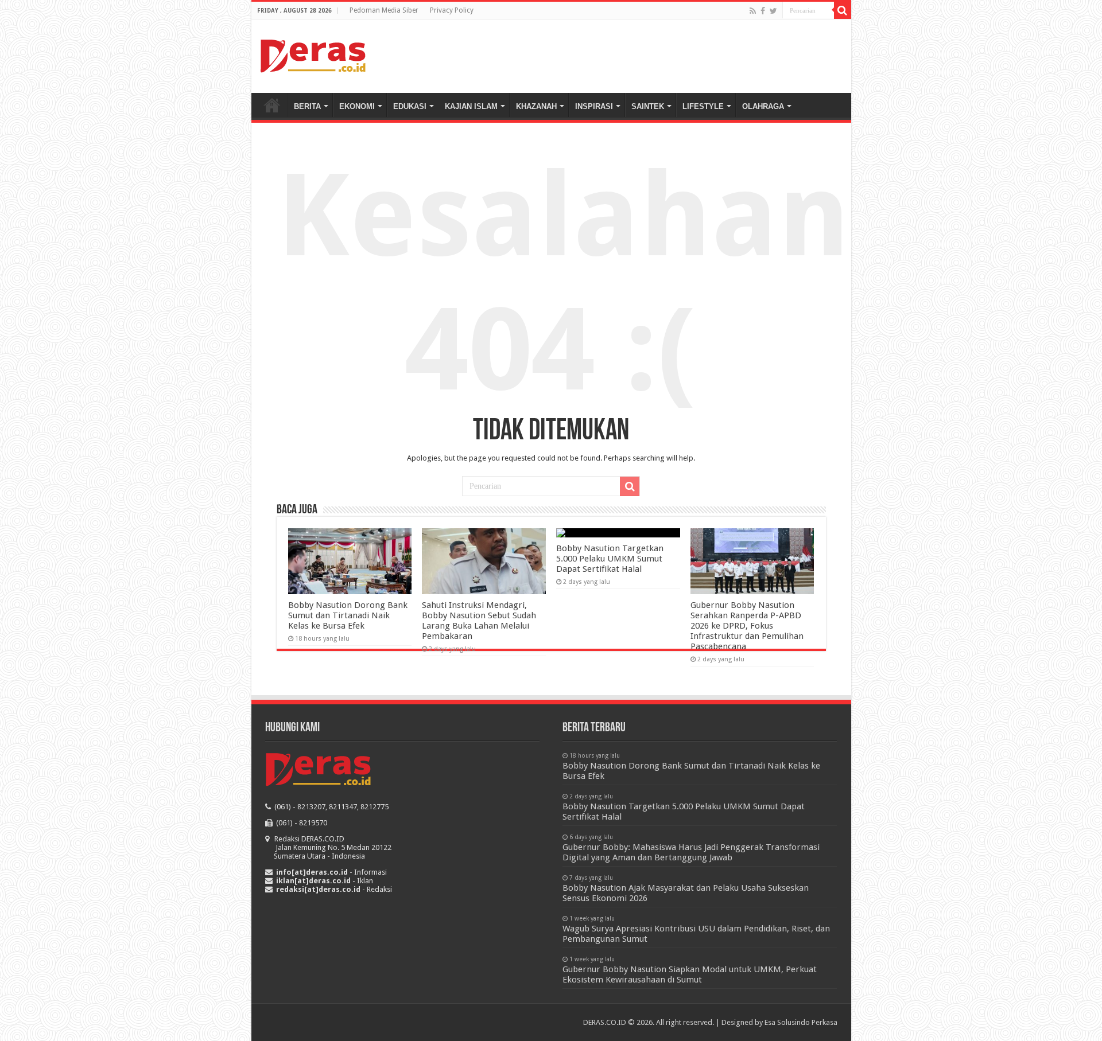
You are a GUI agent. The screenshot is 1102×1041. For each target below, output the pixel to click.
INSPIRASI (594, 106)
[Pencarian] (842, 10)
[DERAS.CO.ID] (313, 54)
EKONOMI (357, 106)
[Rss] (752, 11)
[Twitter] (773, 11)
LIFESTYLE (703, 106)
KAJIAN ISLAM (471, 106)
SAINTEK (647, 106)
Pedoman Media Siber (384, 10)
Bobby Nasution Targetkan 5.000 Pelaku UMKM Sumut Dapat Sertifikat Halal (609, 558)
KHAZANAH (536, 106)
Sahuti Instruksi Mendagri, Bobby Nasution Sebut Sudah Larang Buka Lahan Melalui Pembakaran (479, 620)
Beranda (272, 105)
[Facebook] (762, 11)
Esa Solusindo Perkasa (801, 1022)
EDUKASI (409, 106)
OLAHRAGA (763, 106)
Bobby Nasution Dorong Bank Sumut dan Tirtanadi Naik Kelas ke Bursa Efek (348, 615)
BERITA (307, 106)
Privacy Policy (452, 10)
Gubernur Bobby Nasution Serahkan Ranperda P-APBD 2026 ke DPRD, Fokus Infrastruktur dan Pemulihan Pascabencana (747, 626)
